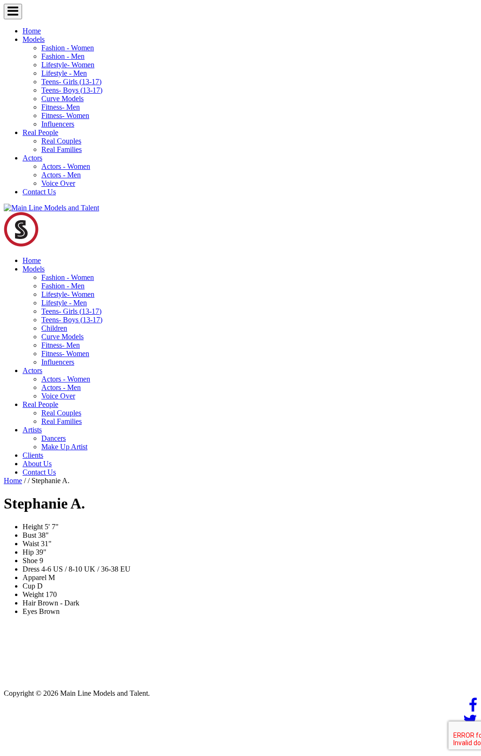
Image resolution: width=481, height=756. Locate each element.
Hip (28, 552)
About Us (37, 464)
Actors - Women (65, 166)
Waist (31, 544)
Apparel (35, 577)
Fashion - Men (63, 56)
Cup (29, 586)
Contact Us (39, 192)
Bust (29, 535)
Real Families (61, 149)
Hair (29, 603)
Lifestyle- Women (67, 65)
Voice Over (58, 183)
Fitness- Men (60, 107)
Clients (33, 455)
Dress (31, 569)
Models (34, 39)
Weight (33, 594)
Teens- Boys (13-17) (71, 90)
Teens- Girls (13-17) (71, 82)
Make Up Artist (64, 447)
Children (54, 328)
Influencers (57, 124)
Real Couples (61, 141)
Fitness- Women (65, 115)
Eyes (30, 611)
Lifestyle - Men (64, 73)
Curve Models (62, 99)
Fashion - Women (67, 48)
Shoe (30, 561)
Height (33, 527)
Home (32, 31)
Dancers (53, 438)
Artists (32, 430)
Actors (32, 158)
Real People (40, 132)
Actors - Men (61, 175)
